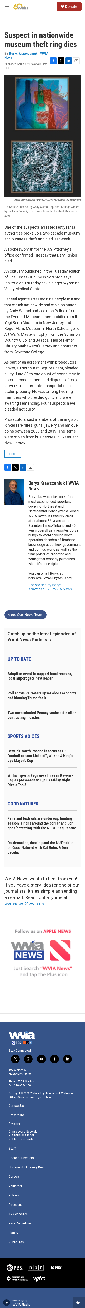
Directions (15, 1204)
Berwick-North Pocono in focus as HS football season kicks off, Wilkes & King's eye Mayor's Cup (40, 756)
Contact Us (16, 1105)
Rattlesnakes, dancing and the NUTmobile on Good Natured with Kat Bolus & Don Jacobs (40, 847)
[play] (6, 1302)
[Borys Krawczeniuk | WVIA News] (14, 492)
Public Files (16, 1242)
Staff (12, 1148)
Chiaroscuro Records (23, 1131)
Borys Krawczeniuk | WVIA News (26, 55)
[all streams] (79, 1302)
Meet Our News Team (25, 614)
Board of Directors (21, 1158)
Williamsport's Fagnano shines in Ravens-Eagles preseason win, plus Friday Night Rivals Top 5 (40, 780)
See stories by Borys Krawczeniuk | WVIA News (50, 586)
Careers (14, 1176)
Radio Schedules (20, 1223)
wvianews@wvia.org (25, 903)
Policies (14, 1195)
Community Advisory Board (27, 1167)
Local (13, 454)
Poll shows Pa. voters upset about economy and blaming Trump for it (42, 695)
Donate (71, 6)
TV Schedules (18, 1214)
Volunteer (15, 1186)
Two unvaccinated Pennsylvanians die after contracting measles (42, 715)
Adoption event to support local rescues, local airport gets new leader (40, 676)
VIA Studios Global (21, 1135)
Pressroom (16, 1115)
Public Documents (21, 1139)
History (13, 1232)
